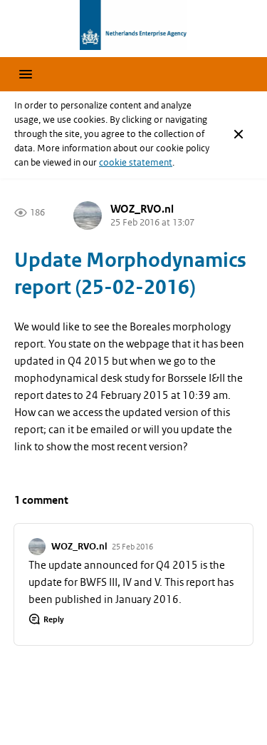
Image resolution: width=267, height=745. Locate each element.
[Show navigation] (26, 74)
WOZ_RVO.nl (142, 209)
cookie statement (135, 162)
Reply (53, 619)
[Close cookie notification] (238, 134)
